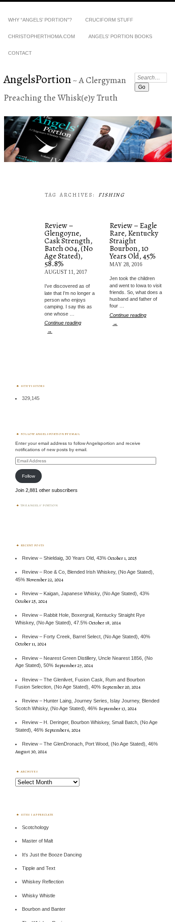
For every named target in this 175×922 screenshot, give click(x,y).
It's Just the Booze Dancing (52, 854)
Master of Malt (37, 840)
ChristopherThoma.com (41, 36)
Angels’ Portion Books (120, 36)
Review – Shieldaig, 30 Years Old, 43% (64, 558)
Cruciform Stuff (109, 19)
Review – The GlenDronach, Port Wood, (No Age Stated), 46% (90, 743)
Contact (20, 53)
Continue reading (62, 327)
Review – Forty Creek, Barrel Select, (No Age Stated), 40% (86, 636)
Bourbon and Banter (44, 909)
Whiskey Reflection (43, 881)
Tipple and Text (38, 868)
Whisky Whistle (38, 895)
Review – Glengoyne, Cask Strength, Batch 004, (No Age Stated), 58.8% (68, 244)
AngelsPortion (37, 79)
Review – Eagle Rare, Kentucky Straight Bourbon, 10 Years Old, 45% (133, 240)
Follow (28, 476)
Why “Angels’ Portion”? (40, 19)
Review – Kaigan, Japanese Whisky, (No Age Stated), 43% (85, 593)
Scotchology (35, 827)
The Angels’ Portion (39, 505)
